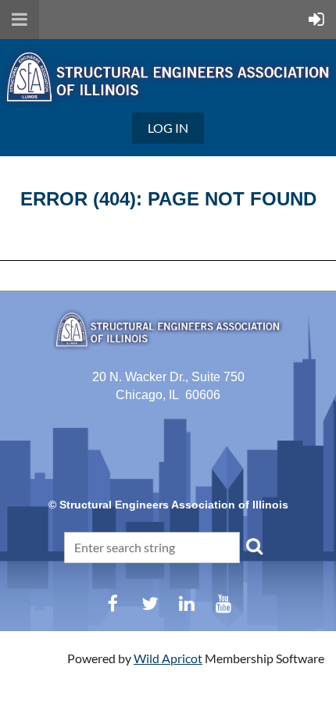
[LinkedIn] (186, 603)
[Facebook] (113, 603)
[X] (150, 603)
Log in (168, 127)
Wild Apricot (168, 658)
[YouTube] (223, 603)
